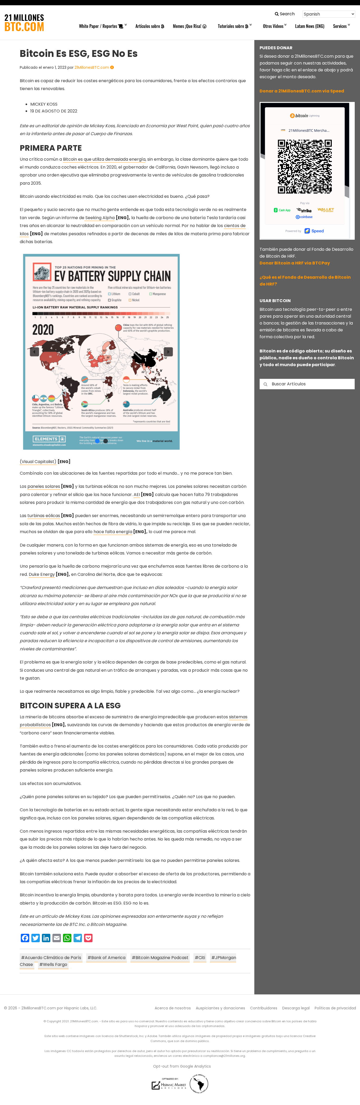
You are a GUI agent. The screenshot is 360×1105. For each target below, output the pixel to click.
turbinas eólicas (43, 516)
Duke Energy (42, 574)
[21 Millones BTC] (24, 22)
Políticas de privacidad (335, 1008)
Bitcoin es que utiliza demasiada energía (104, 159)
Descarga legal (296, 1008)
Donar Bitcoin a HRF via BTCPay (295, 263)
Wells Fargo (55, 964)
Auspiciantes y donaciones (220, 1008)
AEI (137, 495)
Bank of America (108, 958)
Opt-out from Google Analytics (182, 1066)
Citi (201, 958)
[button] (285, 14)
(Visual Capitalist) (38, 462)
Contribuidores (263, 1008)
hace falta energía (113, 532)
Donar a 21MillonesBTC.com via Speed (302, 91)
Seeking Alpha (99, 218)
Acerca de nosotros (173, 1008)
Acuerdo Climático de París (53, 958)
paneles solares (43, 486)
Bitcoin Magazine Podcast (161, 958)
